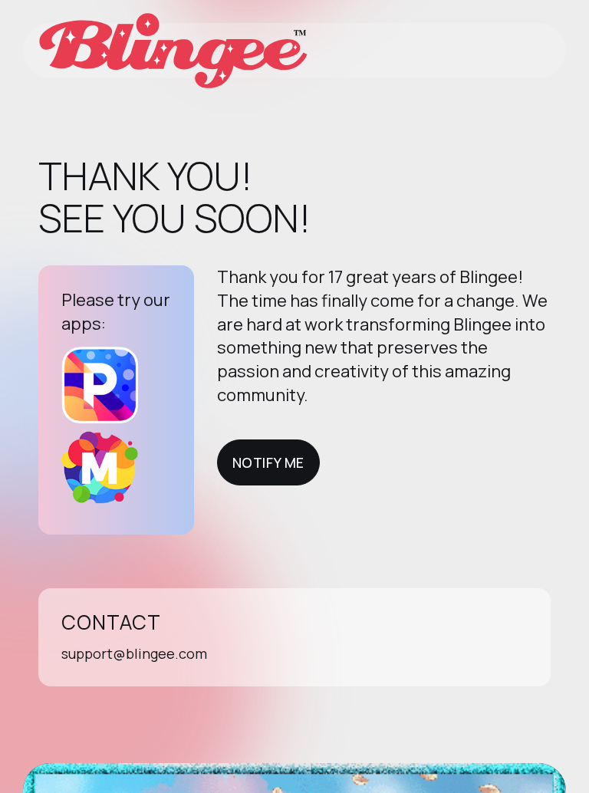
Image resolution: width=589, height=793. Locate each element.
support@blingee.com (134, 653)
